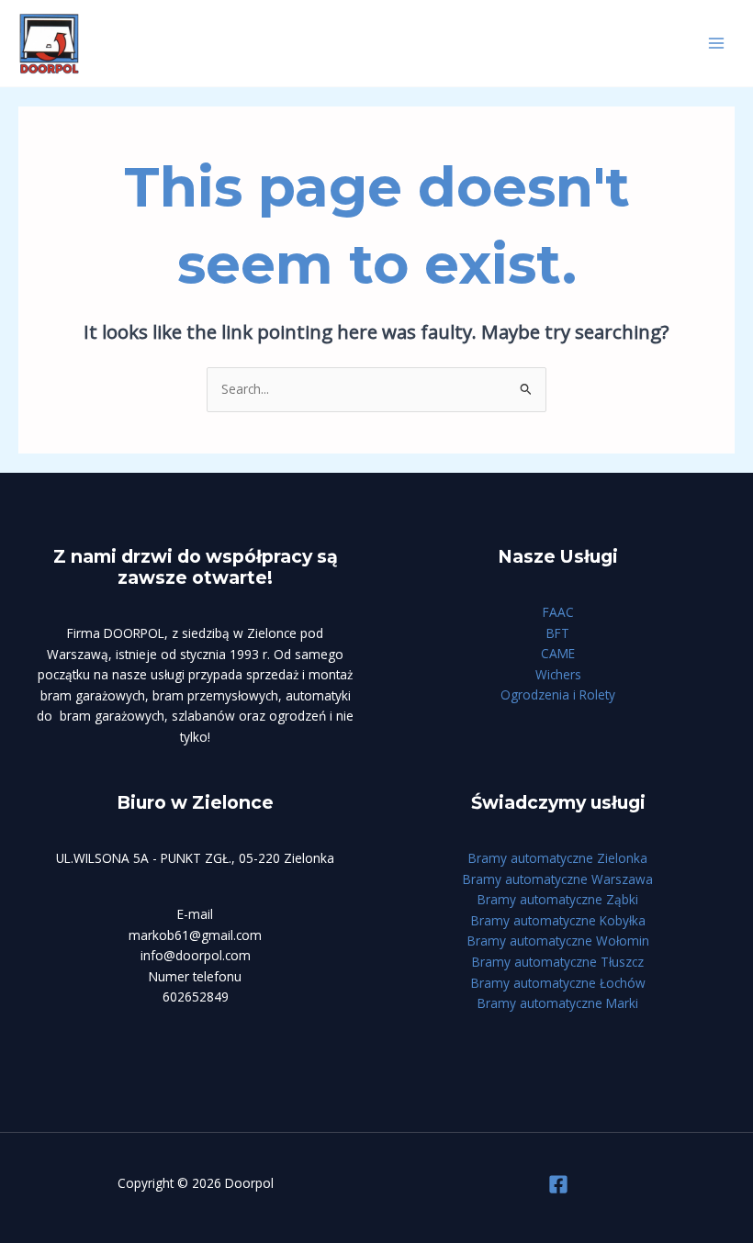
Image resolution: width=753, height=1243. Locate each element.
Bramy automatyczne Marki (558, 1003)
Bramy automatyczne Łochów (558, 982)
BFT (557, 633)
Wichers (558, 674)
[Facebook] (558, 1184)
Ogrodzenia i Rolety (557, 694)
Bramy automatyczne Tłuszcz (558, 961)
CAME (558, 653)
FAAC (558, 612)
